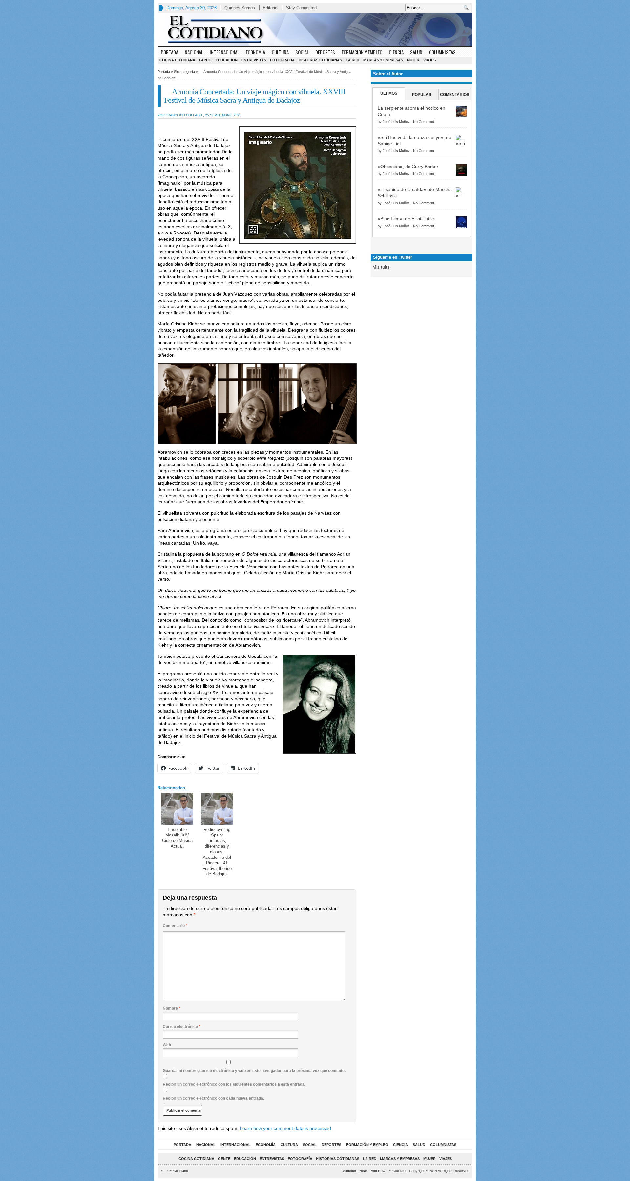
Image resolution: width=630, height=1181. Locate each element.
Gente (205, 60)
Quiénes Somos (239, 7)
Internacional (224, 52)
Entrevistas (254, 60)
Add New (378, 1171)
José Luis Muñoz (396, 121)
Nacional (194, 52)
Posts (363, 1171)
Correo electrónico (181, 1026)
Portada (169, 52)
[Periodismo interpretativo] (315, 29)
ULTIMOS (388, 93)
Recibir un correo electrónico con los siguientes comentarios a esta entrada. (234, 1084)
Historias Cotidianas (320, 60)
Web (167, 1045)
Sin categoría (184, 72)
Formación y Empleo (362, 52)
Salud (416, 52)
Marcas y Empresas (383, 60)
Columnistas (442, 52)
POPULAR (421, 94)
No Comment (423, 121)
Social (302, 52)
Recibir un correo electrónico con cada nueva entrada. (213, 1098)
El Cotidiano (177, 1171)
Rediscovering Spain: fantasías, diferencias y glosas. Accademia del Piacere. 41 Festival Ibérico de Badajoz (217, 851)
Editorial (270, 7)
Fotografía (282, 60)
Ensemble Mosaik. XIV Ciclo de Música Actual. (177, 838)
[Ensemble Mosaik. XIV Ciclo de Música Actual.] (177, 809)
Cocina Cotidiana (177, 60)
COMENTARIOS (454, 94)
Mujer (413, 60)
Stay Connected (301, 7)
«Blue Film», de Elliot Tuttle (406, 218)
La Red (352, 60)
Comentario (175, 926)
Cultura (280, 52)
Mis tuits (380, 267)
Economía (255, 52)
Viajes (429, 60)
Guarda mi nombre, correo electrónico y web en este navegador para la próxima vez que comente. (254, 1070)
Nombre (171, 1008)
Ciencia (396, 52)
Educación (227, 60)
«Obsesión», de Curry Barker (408, 166)
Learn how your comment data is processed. (286, 1128)
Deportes (325, 52)
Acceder (349, 1171)
